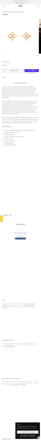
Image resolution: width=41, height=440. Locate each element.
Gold (6, 65)
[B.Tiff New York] (20, 6)
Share (3, 77)
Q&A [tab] (10, 215)
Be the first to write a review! (20, 238)
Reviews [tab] (6, 215)
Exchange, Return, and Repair (18, 384)
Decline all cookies (27, 436)
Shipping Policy (10, 346)
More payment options (31, 72)
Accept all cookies (28, 432)
